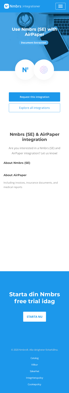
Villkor (34, 364)
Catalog (35, 358)
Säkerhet (34, 371)
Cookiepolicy (34, 384)
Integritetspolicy (34, 377)
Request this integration (34, 97)
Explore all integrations (34, 108)
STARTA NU (34, 317)
